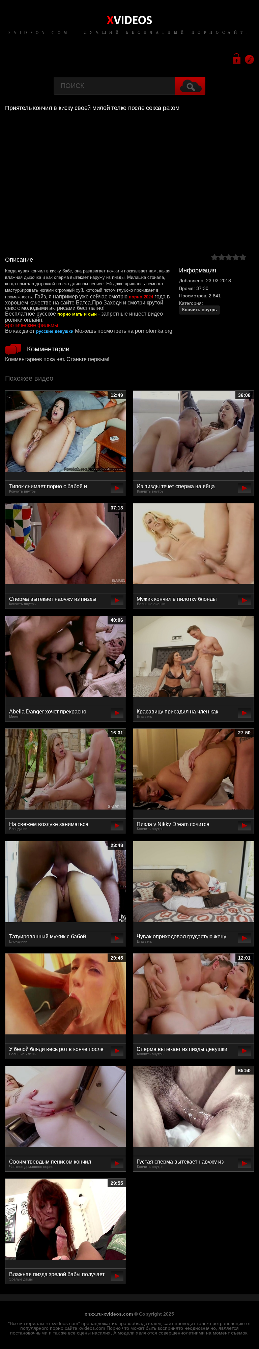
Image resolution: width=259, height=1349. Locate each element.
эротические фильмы (31, 325)
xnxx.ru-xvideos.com (109, 1314)
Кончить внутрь (199, 309)
